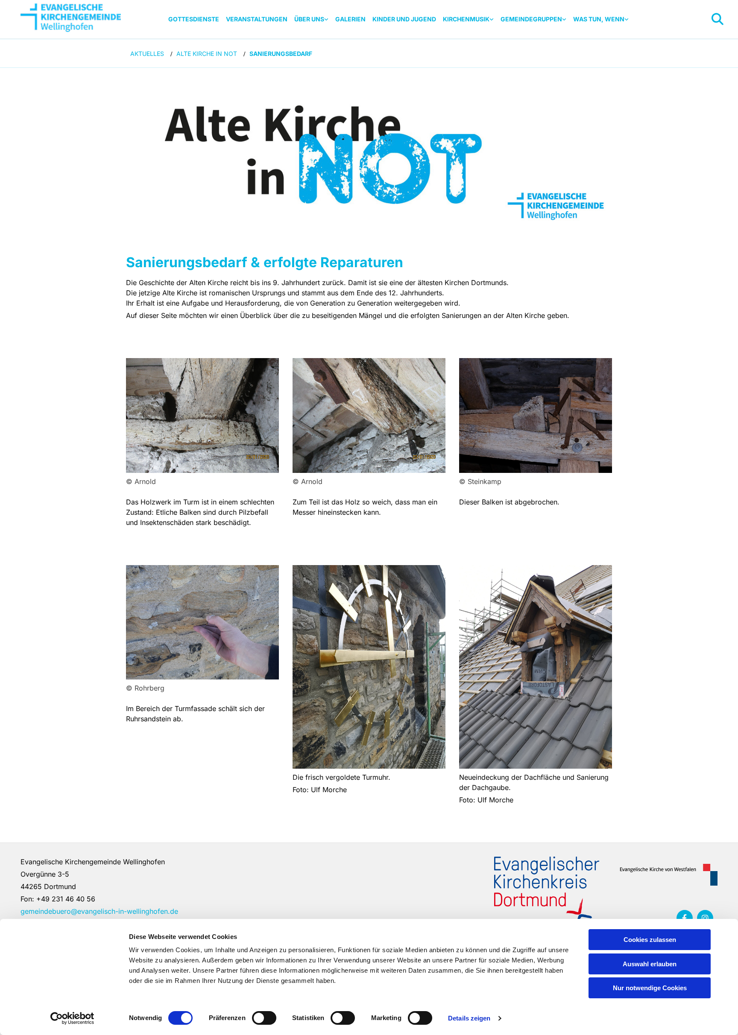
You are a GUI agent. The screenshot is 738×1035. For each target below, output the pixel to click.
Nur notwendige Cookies (650, 987)
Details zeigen (469, 1018)
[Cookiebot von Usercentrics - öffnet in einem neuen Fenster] (72, 1018)
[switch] (264, 1018)
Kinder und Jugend (404, 19)
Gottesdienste (193, 19)
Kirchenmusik (466, 19)
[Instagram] (705, 918)
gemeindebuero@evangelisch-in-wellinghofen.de (99, 911)
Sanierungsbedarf (280, 53)
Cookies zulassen (650, 939)
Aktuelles (147, 53)
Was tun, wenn (598, 19)
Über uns (309, 19)
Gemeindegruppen (531, 19)
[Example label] (684, 918)
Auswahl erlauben (649, 964)
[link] (311, 19)
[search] (717, 19)
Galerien (350, 19)
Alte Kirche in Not (206, 53)
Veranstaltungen (256, 19)
